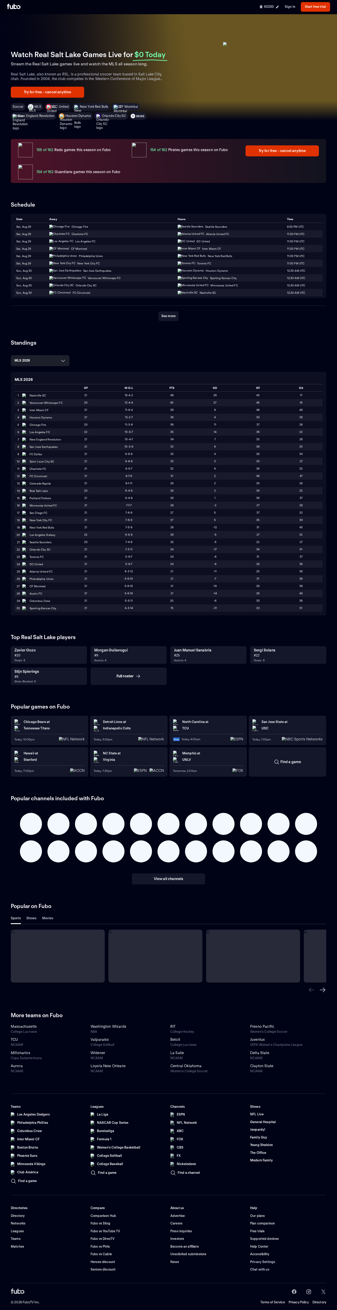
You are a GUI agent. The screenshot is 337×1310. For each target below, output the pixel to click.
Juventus (257, 1039)
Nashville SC (38, 395)
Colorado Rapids (40, 483)
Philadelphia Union (42, 579)
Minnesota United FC (43, 505)
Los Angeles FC (40, 432)
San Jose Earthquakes (44, 447)
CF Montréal (128, 106)
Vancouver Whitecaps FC (46, 402)
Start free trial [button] (315, 6)
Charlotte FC (38, 469)
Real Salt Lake (39, 491)
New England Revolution (36, 116)
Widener (98, 1053)
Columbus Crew (40, 601)
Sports (16, 918)
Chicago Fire (38, 425)
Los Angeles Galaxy (42, 535)
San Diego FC (38, 513)
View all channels (168, 879)
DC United (36, 564)
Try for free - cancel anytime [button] (47, 92)
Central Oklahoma (186, 1066)
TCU (14, 1039)
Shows (31, 918)
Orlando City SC (114, 116)
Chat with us (259, 1269)
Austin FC (36, 593)
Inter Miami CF (39, 410)
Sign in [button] (290, 6)
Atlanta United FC (41, 571)
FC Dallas (36, 454)
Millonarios (20, 1053)
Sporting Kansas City (43, 608)
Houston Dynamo (78, 116)
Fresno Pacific (262, 1026)
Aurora (17, 1066)
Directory (319, 1302)
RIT (173, 1026)
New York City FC (41, 520)
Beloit (175, 1039)
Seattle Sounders (41, 542)
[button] (311, 990)
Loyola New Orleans (108, 1066)
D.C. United (60, 106)
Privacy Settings (262, 1262)
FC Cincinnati (38, 476)
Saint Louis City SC (42, 461)
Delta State (259, 1053)
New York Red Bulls (94, 106)
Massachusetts (24, 1026)
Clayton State (261, 1066)
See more (168, 316)
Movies (47, 918)
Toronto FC (37, 557)
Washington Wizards (108, 1026)
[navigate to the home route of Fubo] (14, 7)
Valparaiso (100, 1039)
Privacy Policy (299, 1302)
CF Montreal (38, 586)
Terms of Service (272, 1302)
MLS (37, 106)
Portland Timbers (40, 498)
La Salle (177, 1053)
